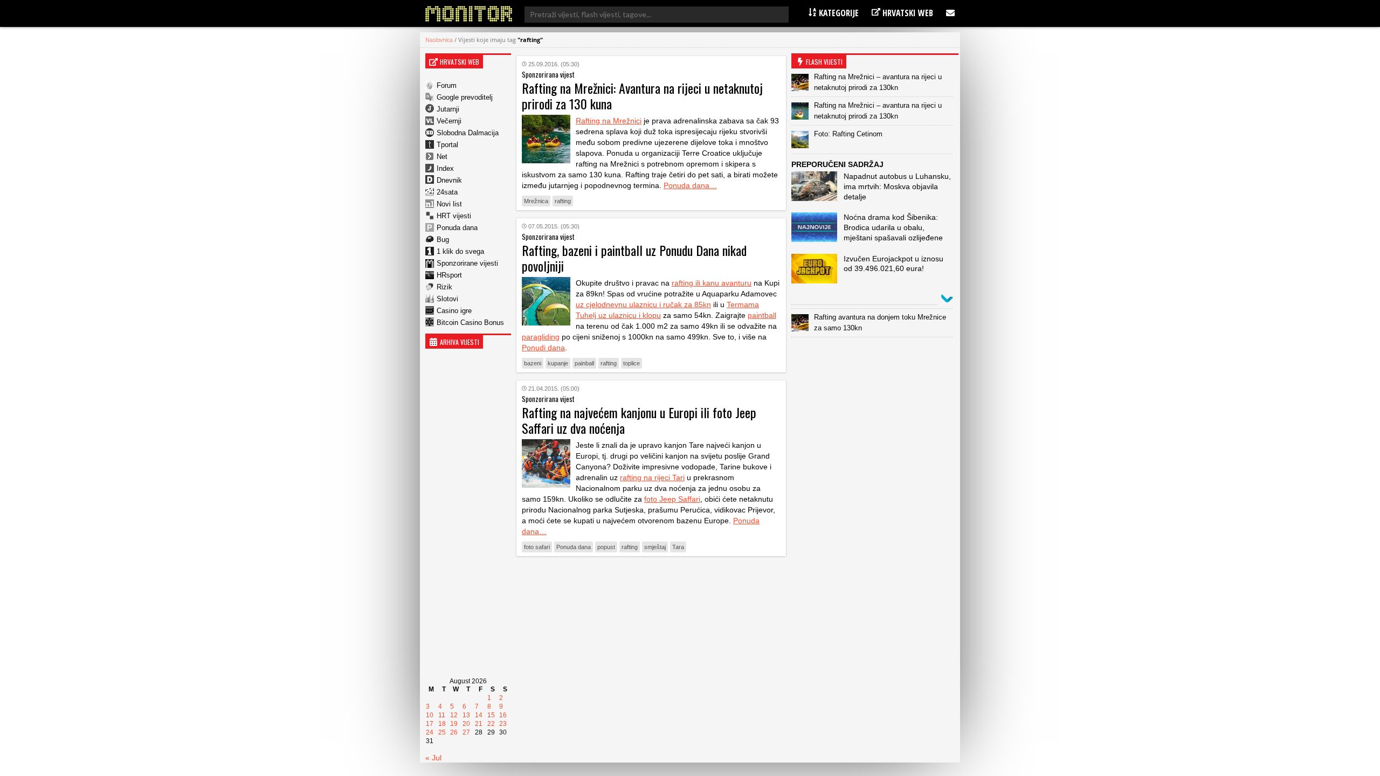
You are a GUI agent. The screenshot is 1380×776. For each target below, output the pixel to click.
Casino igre (454, 311)
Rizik (444, 287)
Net (442, 157)
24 (429, 732)
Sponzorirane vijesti (467, 263)
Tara (678, 547)
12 (454, 715)
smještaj (655, 547)
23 (503, 724)
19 (454, 724)
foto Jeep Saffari (672, 499)
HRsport (449, 275)
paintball (762, 315)
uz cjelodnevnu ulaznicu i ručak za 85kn (643, 304)
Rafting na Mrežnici (608, 120)
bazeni (532, 363)
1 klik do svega (460, 251)
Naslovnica (439, 40)
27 (466, 732)
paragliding (541, 336)
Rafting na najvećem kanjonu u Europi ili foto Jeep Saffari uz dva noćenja (639, 420)
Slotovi (447, 299)
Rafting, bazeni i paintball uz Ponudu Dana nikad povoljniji (634, 257)
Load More (651, 581)
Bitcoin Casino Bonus (470, 322)
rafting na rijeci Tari (652, 477)
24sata (447, 192)
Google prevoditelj (465, 97)
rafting (563, 201)
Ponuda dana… (690, 185)
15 (491, 715)
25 (442, 732)
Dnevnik (449, 180)
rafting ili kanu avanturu (711, 283)
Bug (443, 239)
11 (441, 715)
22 (491, 724)
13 (466, 715)
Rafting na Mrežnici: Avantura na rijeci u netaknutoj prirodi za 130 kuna (642, 95)
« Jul (433, 757)
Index (445, 168)
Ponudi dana (543, 347)
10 (429, 715)
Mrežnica (536, 201)
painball (584, 363)
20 (466, 724)
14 (478, 715)
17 (429, 724)
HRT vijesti (454, 216)
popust (606, 547)
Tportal (447, 145)
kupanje (558, 363)
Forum (447, 85)
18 (442, 724)
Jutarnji (448, 109)
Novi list (449, 204)
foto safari (537, 547)
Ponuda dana (457, 228)
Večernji (449, 121)
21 (478, 724)
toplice (631, 363)
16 (503, 715)
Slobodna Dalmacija (468, 133)
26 (454, 732)
